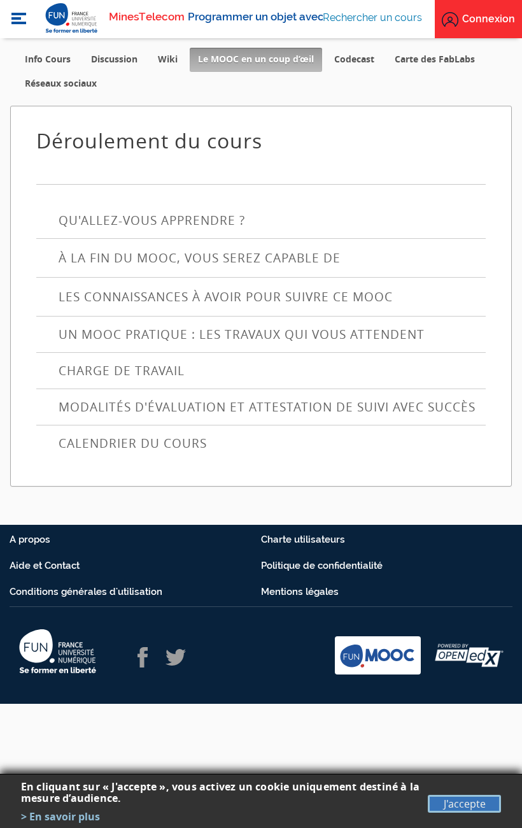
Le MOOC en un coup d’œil (260, 62)
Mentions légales (300, 591)
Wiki (168, 59)
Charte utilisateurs (303, 539)
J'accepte (465, 804)
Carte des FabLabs (435, 59)
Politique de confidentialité (322, 565)
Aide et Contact (45, 565)
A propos (30, 539)
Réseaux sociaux (61, 83)
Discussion (114, 59)
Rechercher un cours (372, 17)
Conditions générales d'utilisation (86, 591)
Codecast (354, 59)
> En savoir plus (60, 817)
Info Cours (48, 59)
